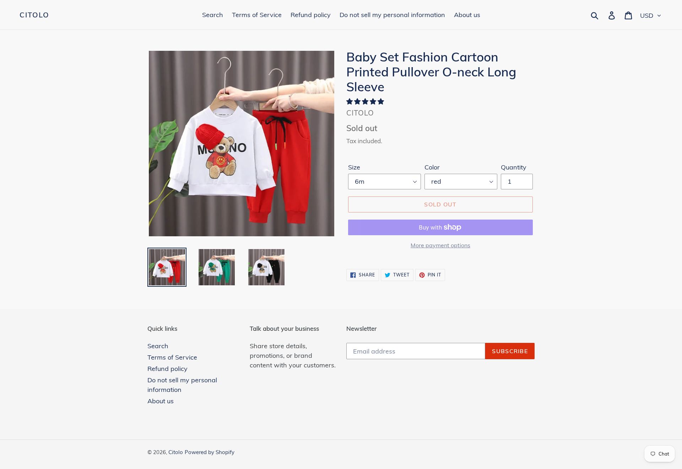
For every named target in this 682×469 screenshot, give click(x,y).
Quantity (513, 167)
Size (354, 167)
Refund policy (167, 369)
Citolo (34, 15)
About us (160, 401)
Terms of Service (172, 357)
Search (157, 346)
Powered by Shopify (209, 452)
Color (432, 167)
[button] (366, 101)
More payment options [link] (440, 245)
